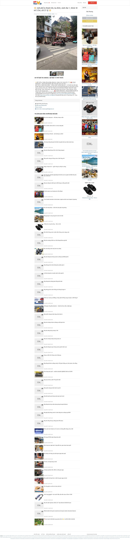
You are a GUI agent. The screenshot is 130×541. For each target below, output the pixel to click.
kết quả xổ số (28, 535)
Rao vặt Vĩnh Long (72, 535)
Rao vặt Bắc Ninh (98, 535)
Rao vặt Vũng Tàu (77, 535)
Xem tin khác (39, 107)
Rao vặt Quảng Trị (81, 538)
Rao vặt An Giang (67, 535)
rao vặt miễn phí (7, 535)
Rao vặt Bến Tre (103, 535)
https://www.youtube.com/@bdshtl (48, 95)
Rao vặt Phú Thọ (48, 538)
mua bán (16, 535)
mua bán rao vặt (24, 535)
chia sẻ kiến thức (32, 535)
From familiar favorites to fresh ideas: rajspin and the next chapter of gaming (90, 152)
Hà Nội (53, 13)
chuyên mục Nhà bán (51, 113)
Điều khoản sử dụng (50, 534)
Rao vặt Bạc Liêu (93, 535)
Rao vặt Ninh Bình (37, 538)
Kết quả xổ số (53, 2)
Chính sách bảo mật (61, 534)
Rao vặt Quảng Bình (58, 538)
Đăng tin (92, 2)
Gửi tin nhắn (90, 18)
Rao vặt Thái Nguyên (107, 538)
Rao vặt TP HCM (52, 535)
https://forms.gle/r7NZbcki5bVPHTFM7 (64, 93)
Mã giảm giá (46, 2)
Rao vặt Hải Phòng (57, 535)
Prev (36, 43)
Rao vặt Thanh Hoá (112, 538)
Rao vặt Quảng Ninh (75, 538)
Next (78, 43)
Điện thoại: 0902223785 (41, 105)
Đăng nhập (80, 2)
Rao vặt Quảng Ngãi (70, 538)
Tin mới (59, 2)
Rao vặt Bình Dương (108, 535)
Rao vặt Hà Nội (42, 535)
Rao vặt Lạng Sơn (13, 538)
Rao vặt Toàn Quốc (37, 535)
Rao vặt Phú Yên (53, 538)
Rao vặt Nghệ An (32, 538)
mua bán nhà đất (19, 535)
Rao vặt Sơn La (91, 538)
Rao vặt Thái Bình (101, 538)
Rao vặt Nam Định (27, 538)
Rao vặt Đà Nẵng (47, 535)
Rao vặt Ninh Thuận (43, 538)
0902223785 (90, 21)
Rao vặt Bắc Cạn (82, 535)
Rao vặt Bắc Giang (87, 535)
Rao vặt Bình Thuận (119, 535)
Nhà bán (49, 13)
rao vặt (4, 535)
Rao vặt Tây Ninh (96, 538)
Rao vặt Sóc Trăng (86, 538)
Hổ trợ (43, 534)
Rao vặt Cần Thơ (62, 535)
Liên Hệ (69, 534)
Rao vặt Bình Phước (114, 535)
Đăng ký (84, 2)
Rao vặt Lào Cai (18, 538)
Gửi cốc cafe (37, 534)
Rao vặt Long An (22, 538)
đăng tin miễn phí (12, 535)
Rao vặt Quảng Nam (64, 538)
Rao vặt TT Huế (117, 538)
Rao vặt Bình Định (124, 535)
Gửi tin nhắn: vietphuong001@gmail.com (45, 108)
